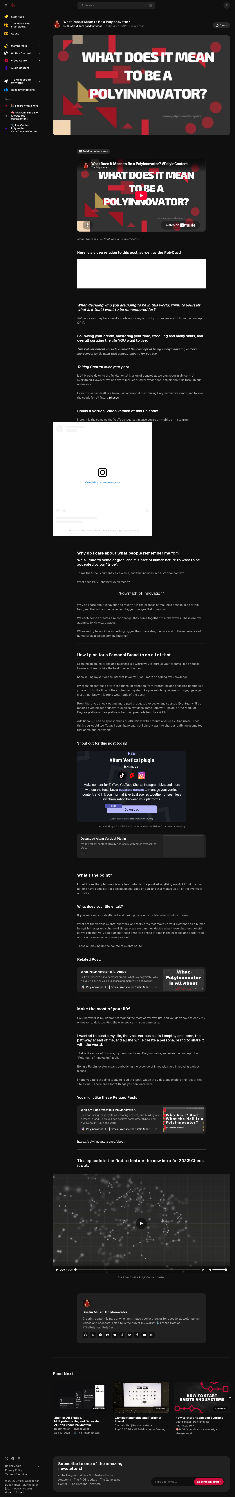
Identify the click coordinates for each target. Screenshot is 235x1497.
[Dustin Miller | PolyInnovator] (57, 24)
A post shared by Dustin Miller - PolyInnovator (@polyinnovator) (102, 530)
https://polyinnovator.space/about (100, 1141)
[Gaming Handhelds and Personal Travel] (141, 1397)
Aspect (20, 1492)
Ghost (9, 1492)
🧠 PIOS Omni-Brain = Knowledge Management (196, 1431)
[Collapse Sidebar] (6, 5)
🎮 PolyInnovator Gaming (149, 1429)
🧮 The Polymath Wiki (86, 1432)
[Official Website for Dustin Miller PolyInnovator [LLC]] (13, 5)
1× (203, 1269)
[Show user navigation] (226, 5)
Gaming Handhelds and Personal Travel (138, 1419)
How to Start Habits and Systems (199, 1418)
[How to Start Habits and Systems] (202, 1397)
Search (89, 5)
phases (114, 397)
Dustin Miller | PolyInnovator (84, 26)
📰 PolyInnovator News (93, 151)
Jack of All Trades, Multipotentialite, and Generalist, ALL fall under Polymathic (78, 1421)
